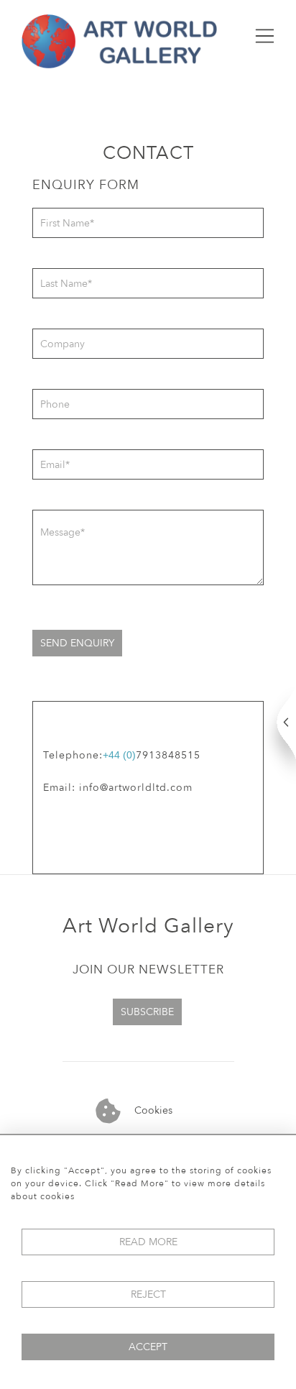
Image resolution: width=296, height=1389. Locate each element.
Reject (148, 1294)
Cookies (151, 1110)
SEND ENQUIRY (77, 643)
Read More (148, 1242)
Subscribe (147, 1012)
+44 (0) (119, 755)
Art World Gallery (148, 926)
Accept (148, 1347)
